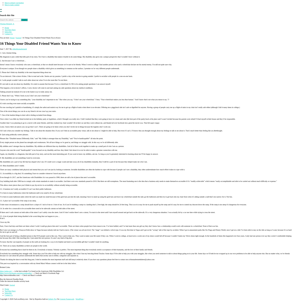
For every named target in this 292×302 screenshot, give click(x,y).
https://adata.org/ (6, 271)
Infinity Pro (52, 299)
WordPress (79, 299)
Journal (12, 285)
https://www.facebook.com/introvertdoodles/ (16, 273)
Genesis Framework (67, 299)
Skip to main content (12, 5)
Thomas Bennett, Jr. (7, 24)
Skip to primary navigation (14, 3)
